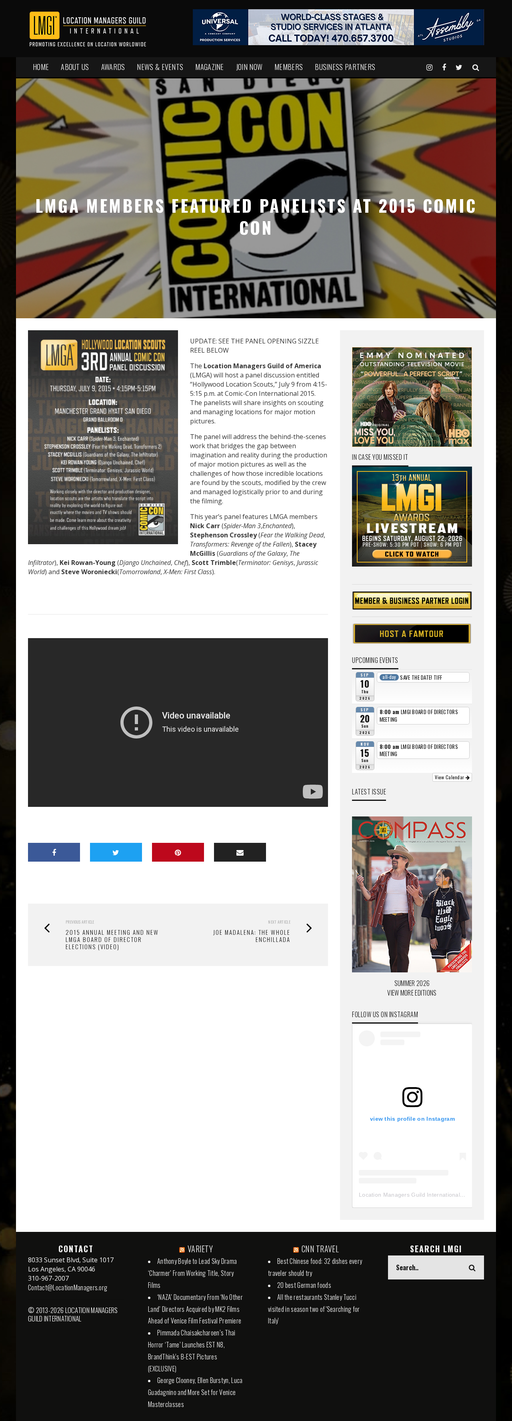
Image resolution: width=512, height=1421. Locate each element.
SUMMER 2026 (412, 983)
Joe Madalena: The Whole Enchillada (251, 935)
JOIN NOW (249, 67)
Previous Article (80, 922)
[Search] (476, 66)
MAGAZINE (209, 67)
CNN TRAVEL (320, 1249)
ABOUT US (75, 67)
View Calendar (450, 777)
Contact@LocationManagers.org (67, 1287)
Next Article (279, 922)
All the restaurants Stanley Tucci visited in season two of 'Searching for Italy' (314, 1309)
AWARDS (113, 67)
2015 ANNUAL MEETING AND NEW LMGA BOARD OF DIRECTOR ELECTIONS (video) (112, 939)
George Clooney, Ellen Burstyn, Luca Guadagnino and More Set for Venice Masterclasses (195, 1392)
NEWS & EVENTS (160, 67)
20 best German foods (304, 1285)
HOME (41, 67)
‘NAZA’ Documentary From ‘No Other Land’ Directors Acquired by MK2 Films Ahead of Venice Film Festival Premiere (195, 1309)
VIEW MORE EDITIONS (411, 993)
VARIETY (200, 1249)
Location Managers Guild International (409, 1194)
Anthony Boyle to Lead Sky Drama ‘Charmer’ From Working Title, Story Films (192, 1273)
